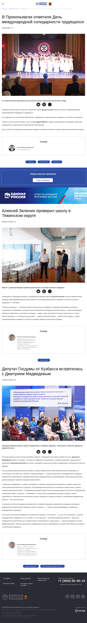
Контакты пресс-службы (26, 584)
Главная (4, 8)
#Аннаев (30, 162)
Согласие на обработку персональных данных (16, 617)
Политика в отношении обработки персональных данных (19, 615)
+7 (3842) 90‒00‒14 (71, 581)
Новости (24, 8)
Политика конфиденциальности (12, 613)
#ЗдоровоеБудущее (31, 566)
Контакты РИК (8, 583)
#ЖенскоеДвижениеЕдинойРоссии (52, 566)
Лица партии (25, 578)
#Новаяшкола (44, 360)
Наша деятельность (14, 8)
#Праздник (57, 162)
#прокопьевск (44, 162)
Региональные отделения (43, 579)
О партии (7, 578)
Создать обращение (43, 180)
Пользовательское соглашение (11, 612)
